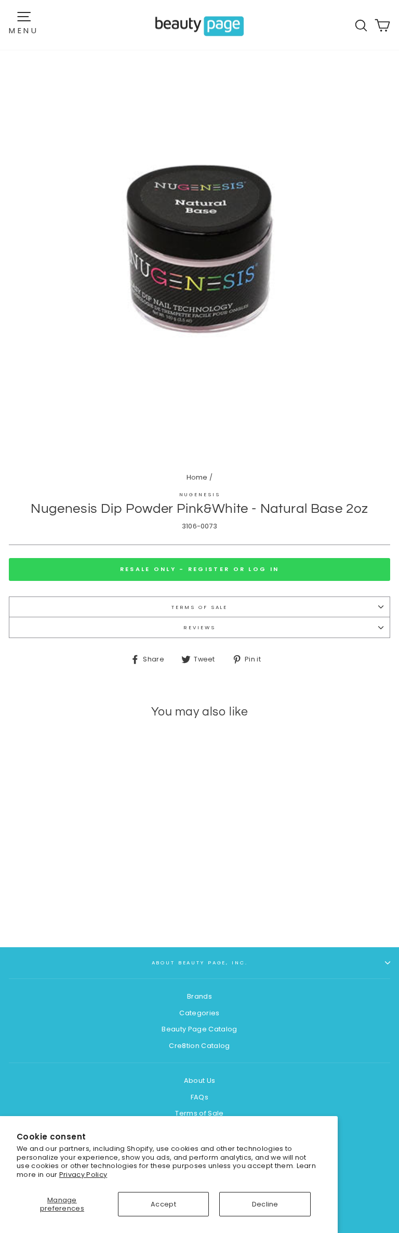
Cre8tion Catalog (199, 1045)
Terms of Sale (199, 607)
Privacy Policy (83, 1174)
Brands (199, 996)
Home (197, 477)
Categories (199, 1013)
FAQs (199, 1097)
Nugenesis (199, 494)
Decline (265, 1204)
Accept (163, 1204)
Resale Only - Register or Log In (200, 569)
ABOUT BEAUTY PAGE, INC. (200, 962)
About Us (200, 1080)
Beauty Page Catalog (199, 1029)
